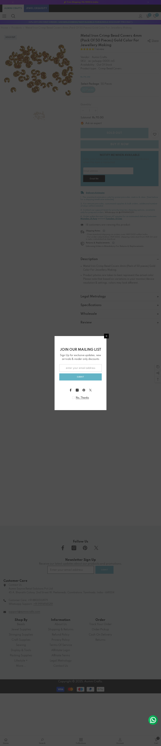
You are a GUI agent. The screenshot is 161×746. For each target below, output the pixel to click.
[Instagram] (77, 390)
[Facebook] (70, 390)
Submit (80, 377)
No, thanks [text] (82, 398)
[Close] (106, 336)
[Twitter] (90, 390)
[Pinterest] (83, 390)
